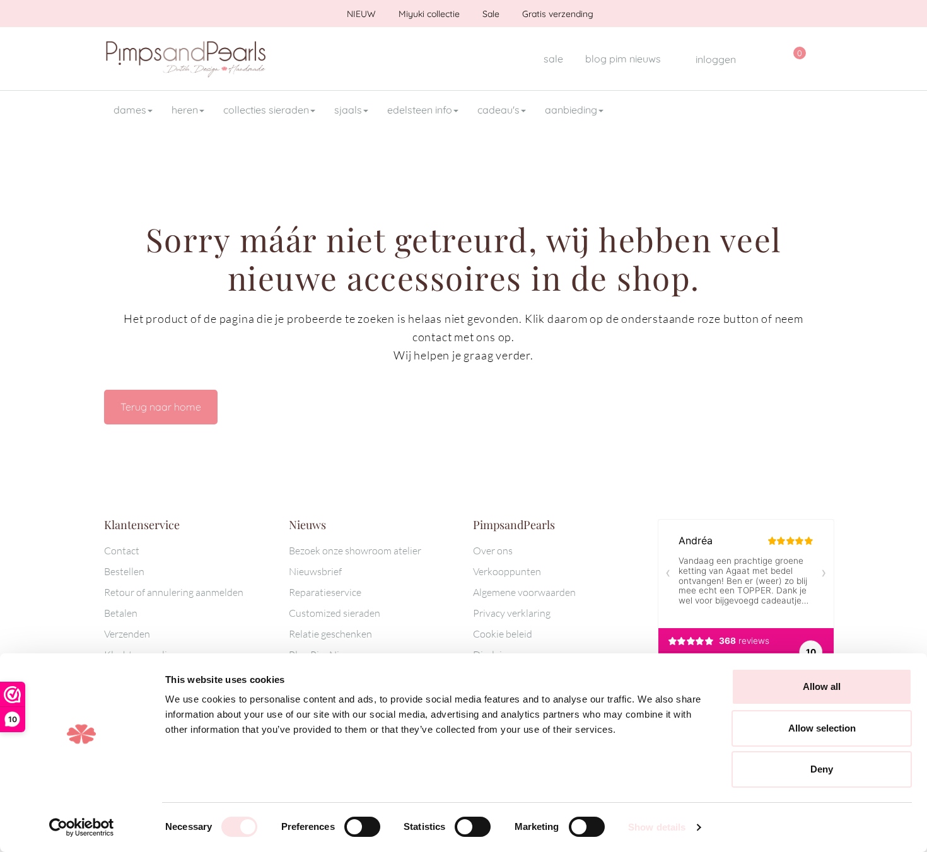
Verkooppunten (507, 571)
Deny (821, 769)
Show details (656, 827)
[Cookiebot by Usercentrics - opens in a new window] (81, 827)
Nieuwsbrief (315, 571)
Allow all (822, 686)
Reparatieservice (325, 592)
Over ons (493, 550)
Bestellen (124, 571)
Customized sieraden (334, 613)
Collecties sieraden (266, 109)
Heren (185, 109)
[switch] (362, 827)
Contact (121, 550)
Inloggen (714, 59)
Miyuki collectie (428, 14)
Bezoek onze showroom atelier (355, 550)
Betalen (120, 613)
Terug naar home (160, 406)
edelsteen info (419, 109)
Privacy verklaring (512, 613)
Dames (130, 109)
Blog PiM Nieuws (623, 58)
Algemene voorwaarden (524, 592)
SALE (553, 58)
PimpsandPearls (186, 58)
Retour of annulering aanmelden (173, 592)
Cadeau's (498, 109)
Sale (489, 14)
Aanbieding (571, 109)
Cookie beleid (502, 633)
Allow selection (822, 728)
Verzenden (127, 633)
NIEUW (360, 14)
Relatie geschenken (330, 633)
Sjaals (348, 109)
